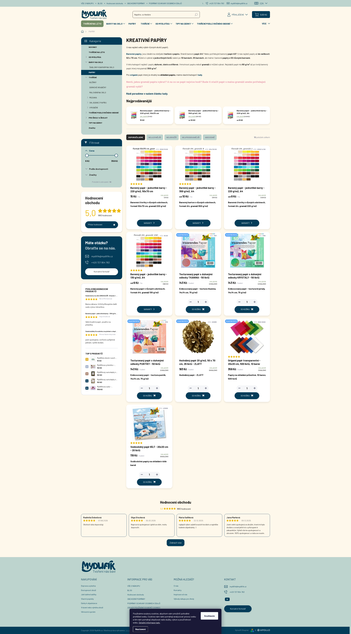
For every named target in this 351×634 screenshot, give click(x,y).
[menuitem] (92, 23)
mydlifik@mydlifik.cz (102, 256)
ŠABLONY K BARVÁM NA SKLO (101, 67)
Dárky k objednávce (89, 603)
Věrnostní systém (88, 612)
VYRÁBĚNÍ (93, 107)
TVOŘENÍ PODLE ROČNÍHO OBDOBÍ (104, 112)
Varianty (148, 223)
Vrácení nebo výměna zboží (92, 607)
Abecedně (210, 137)
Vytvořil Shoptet (242, 630)
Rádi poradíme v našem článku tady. (147, 93)
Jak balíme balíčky (88, 594)
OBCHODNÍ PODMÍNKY (136, 3)
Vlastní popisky (87, 599)
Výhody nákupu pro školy (184, 599)
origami (134, 74)
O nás (176, 586)
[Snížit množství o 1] (190, 302)
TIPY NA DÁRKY (95, 123)
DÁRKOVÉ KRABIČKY (97, 87)
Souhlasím (209, 616)
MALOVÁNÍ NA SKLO (97, 92)
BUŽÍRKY (92, 82)
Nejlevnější (154, 137)
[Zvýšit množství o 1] (206, 302)
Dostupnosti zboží (88, 590)
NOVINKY (93, 47)
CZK (262, 3)
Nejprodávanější (190, 137)
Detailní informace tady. (149, 622)
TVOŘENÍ (93, 77)
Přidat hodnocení (95, 224)
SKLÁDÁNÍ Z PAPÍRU (98, 102)
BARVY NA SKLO (96, 62)
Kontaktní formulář (101, 271)
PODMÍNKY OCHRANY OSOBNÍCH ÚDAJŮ (165, 3)
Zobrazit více (176, 542)
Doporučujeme (135, 137)
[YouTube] (227, 599)
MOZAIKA (93, 97)
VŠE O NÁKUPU (87, 3)
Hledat (196, 14)
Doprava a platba (88, 586)
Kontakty (177, 590)
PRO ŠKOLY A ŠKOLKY (98, 118)
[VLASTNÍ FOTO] (198, 252)
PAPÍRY (92, 72)
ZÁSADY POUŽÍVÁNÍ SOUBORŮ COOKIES (143, 607)
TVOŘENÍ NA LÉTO (97, 52)
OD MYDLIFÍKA (95, 57)
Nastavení (140, 629)
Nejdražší (171, 137)
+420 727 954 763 (100, 262)
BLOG (100, 3)
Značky (92, 128)
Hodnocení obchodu (115, 3)
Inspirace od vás (180, 594)
